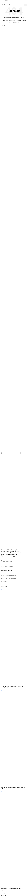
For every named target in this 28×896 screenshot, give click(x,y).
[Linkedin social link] (24, 1)
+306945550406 (5, 0)
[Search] (24, 3)
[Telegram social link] (26, 1)
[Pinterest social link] (23, 1)
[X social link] (21, 1)
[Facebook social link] (20, 1)
